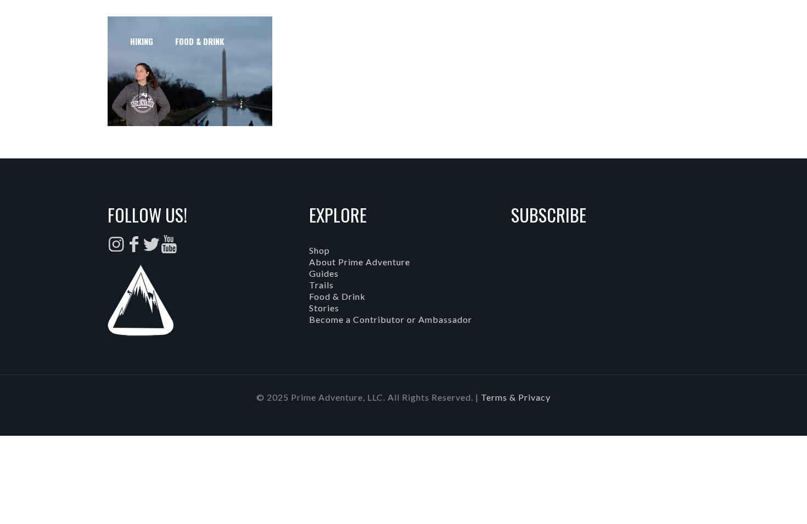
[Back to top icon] (754, 501)
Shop (319, 250)
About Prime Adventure (359, 262)
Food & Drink (337, 296)
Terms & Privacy (516, 397)
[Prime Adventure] (404, 41)
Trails (321, 285)
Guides (324, 273)
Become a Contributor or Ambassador (390, 319)
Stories (324, 308)
